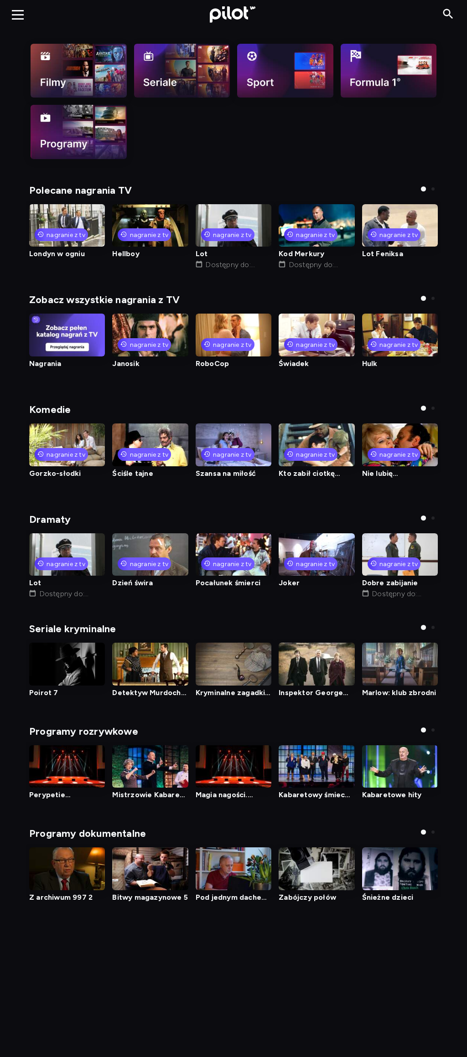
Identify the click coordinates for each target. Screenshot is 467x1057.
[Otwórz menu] (18, 14)
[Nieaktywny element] (79, 71)
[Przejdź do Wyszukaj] (448, 14)
